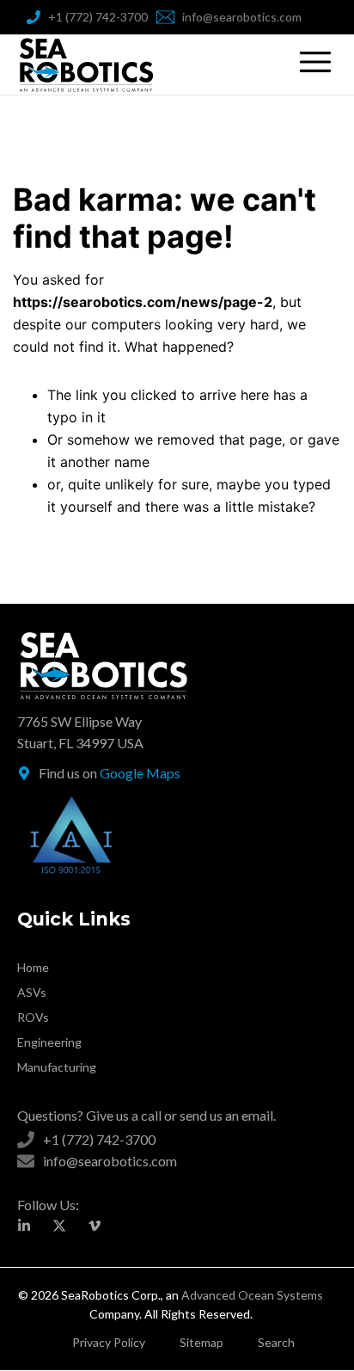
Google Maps (140, 773)
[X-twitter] (59, 1226)
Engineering (49, 1042)
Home (33, 967)
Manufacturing (56, 1067)
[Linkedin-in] (24, 1226)
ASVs (31, 992)
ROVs (33, 1017)
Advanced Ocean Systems (252, 1295)
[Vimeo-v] (94, 1226)
